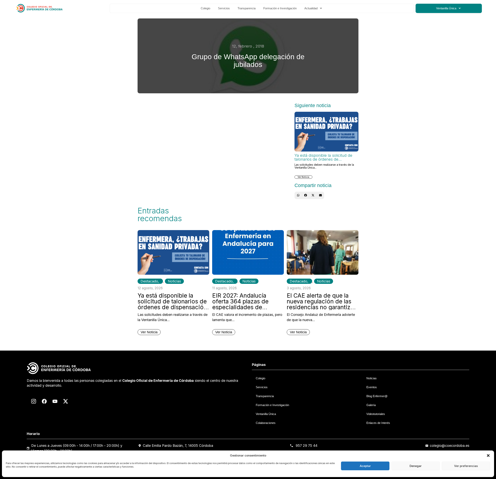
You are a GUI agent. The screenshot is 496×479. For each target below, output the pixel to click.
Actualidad (311, 8)
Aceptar (365, 466)
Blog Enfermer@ (377, 396)
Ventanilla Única (446, 8)
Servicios (224, 8)
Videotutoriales (375, 414)
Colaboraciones (266, 422)
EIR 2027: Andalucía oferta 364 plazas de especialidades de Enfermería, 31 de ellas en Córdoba (247, 307)
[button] (488, 455)
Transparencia (247, 8)
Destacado (149, 281)
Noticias (174, 281)
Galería (371, 405)
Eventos (371, 387)
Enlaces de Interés (378, 422)
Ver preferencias (466, 466)
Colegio (205, 8)
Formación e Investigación (280, 8)
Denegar (416, 466)
